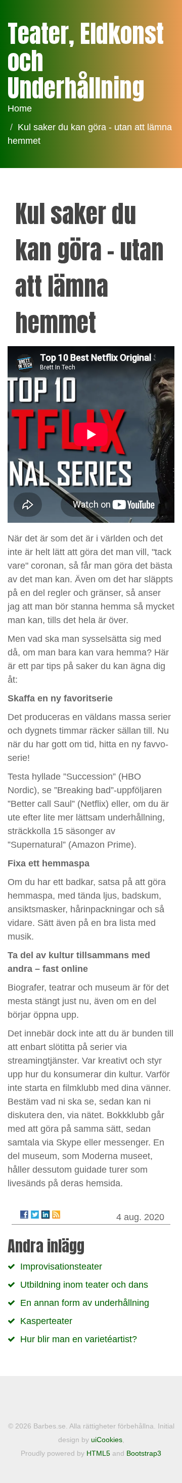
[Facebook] (24, 1215)
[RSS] (56, 1215)
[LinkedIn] (45, 1215)
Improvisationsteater (61, 1266)
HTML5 (98, 1453)
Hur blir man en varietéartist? (78, 1339)
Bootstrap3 (143, 1453)
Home (20, 108)
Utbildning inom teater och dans (84, 1285)
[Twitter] (35, 1215)
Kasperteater (46, 1321)
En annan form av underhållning (84, 1303)
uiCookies (106, 1440)
